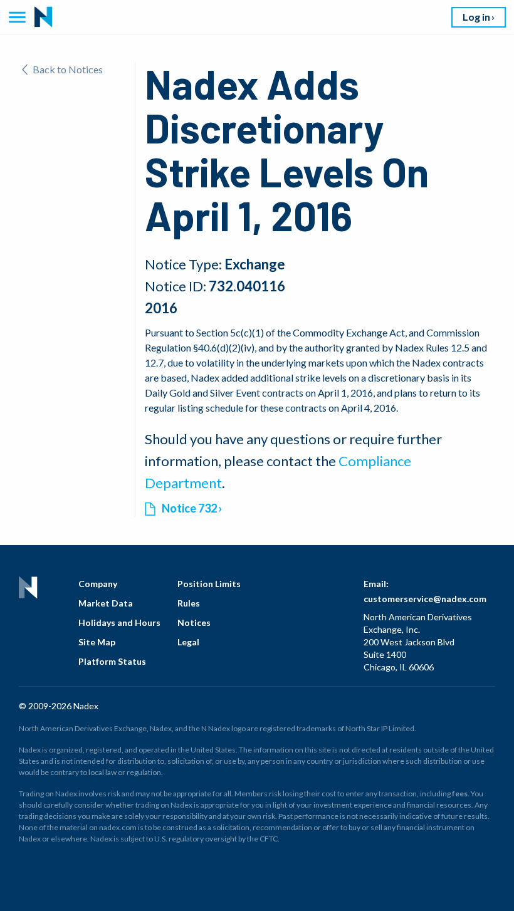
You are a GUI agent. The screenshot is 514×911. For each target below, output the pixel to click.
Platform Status (112, 661)
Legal (188, 642)
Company (97, 583)
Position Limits (209, 583)
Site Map (96, 642)
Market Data (105, 603)
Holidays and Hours (119, 622)
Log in (476, 17)
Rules (188, 603)
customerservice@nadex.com (425, 598)
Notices (194, 622)
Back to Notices (68, 69)
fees (460, 793)
